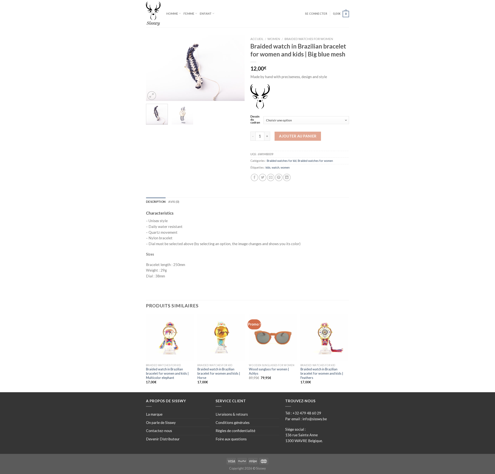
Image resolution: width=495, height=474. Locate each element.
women (285, 167)
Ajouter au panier (297, 136)
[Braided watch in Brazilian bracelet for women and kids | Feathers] (324, 337)
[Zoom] (151, 95)
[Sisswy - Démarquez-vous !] (153, 14)
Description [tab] (156, 201)
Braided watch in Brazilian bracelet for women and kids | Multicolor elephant (167, 373)
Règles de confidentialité (235, 431)
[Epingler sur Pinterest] (278, 177)
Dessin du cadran (255, 119)
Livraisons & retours (232, 414)
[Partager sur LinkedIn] (286, 177)
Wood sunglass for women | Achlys (269, 371)
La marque (154, 414)
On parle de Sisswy (161, 422)
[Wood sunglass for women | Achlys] (273, 337)
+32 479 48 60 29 (307, 413)
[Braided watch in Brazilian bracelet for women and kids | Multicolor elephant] (170, 337)
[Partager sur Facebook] (254, 177)
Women (273, 39)
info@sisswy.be (314, 419)
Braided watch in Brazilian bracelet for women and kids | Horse (218, 373)
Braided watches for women (308, 39)
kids (268, 167)
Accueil (256, 39)
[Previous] (152, 68)
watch (275, 167)
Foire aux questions (231, 439)
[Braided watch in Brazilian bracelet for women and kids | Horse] (221, 337)
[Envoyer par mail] (270, 177)
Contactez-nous (159, 431)
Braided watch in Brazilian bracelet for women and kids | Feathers (321, 373)
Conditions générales (232, 422)
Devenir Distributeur (163, 439)
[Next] (237, 68)
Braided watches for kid (281, 160)
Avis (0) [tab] (173, 201)
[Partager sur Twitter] (262, 177)
